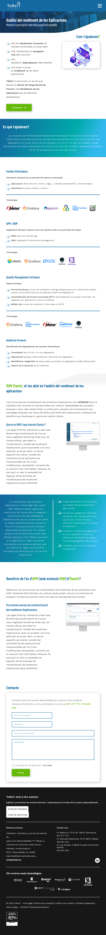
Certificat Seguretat (84, 903)
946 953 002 (63, 842)
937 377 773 (73, 704)
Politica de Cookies (64, 903)
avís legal (47, 765)
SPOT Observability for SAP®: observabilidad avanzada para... (21, 854)
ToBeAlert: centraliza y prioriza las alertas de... (26, 835)
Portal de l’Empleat (17, 809)
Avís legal (27, 903)
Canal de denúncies (17, 815)
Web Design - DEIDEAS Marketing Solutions (27, 907)
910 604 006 (63, 850)
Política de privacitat (44, 903)
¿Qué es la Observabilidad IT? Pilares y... (25, 841)
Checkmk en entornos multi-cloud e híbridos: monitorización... (24, 846)
